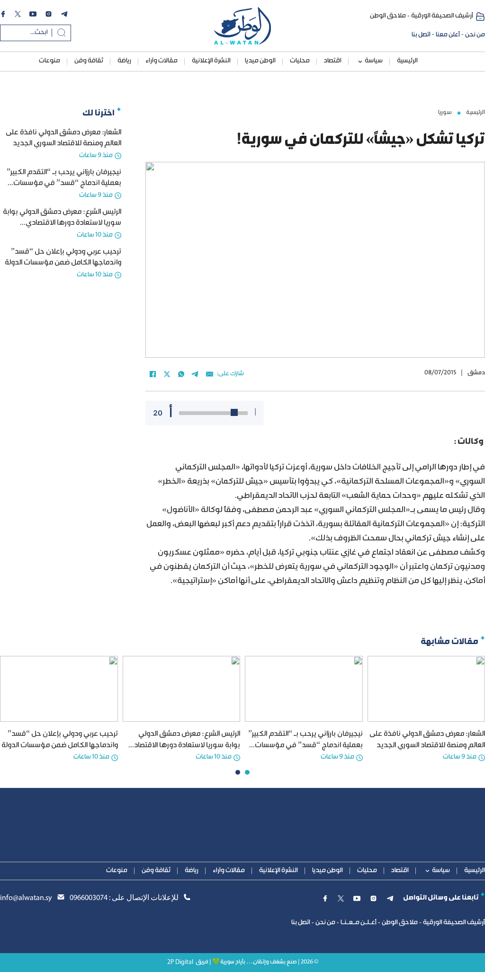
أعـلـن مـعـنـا (359, 922)
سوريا (445, 112)
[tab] (247, 772)
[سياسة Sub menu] (360, 62)
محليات (300, 61)
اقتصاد (332, 61)
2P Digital (180, 962)
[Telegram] (195, 374)
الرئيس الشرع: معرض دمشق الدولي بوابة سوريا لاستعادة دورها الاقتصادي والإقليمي (62, 223)
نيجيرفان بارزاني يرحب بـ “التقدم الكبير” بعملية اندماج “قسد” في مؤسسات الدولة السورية (64, 183)
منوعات (49, 61)
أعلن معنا (448, 35)
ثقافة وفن (88, 61)
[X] (167, 374)
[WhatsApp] (181, 374)
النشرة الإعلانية (211, 61)
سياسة (374, 61)
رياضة (124, 61)
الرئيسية (407, 61)
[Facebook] (152, 374)
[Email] (209, 374)
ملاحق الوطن (388, 16)
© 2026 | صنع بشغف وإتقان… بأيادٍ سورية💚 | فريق (257, 962)
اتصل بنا (421, 35)
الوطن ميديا (260, 61)
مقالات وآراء (161, 61)
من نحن (475, 35)
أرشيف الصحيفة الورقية (442, 16)
